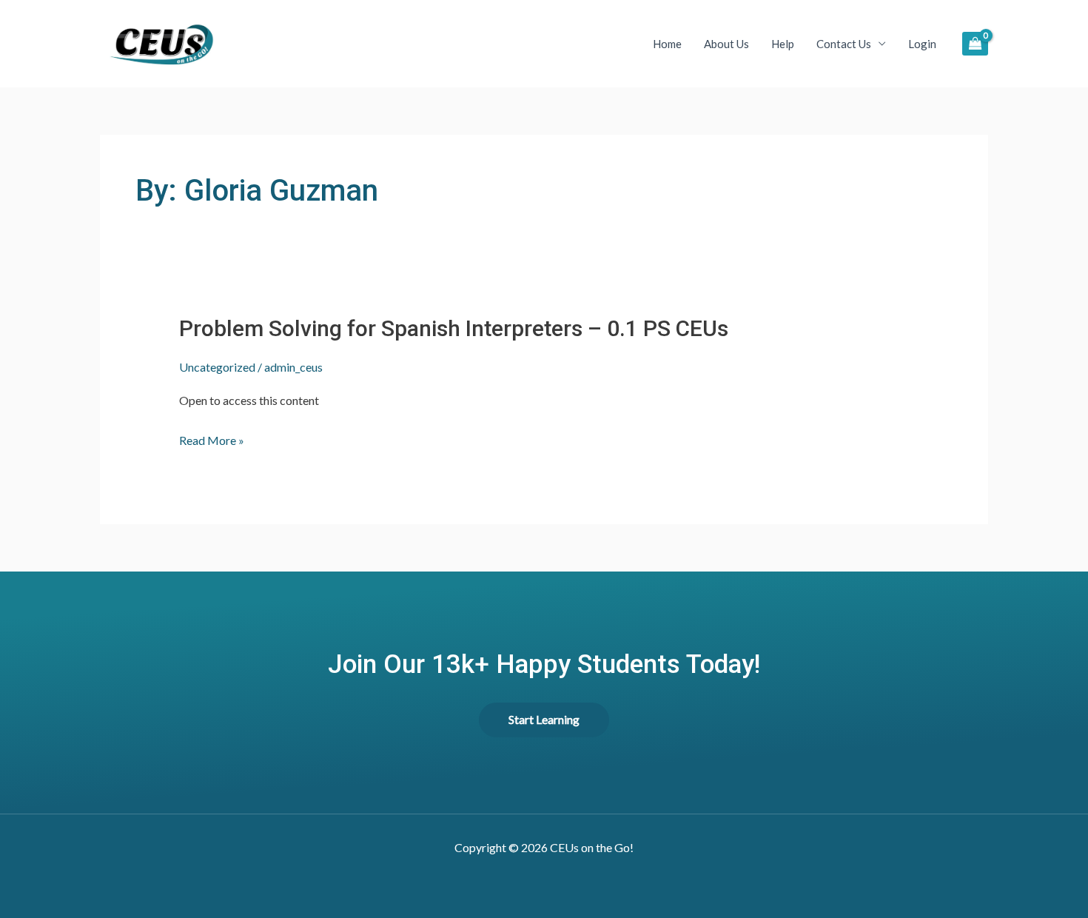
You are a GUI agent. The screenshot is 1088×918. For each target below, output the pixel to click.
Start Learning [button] (544, 719)
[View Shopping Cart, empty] (975, 43)
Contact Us (843, 43)
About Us (726, 43)
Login (922, 43)
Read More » (211, 440)
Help (782, 43)
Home (667, 43)
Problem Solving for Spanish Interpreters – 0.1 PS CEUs (453, 328)
